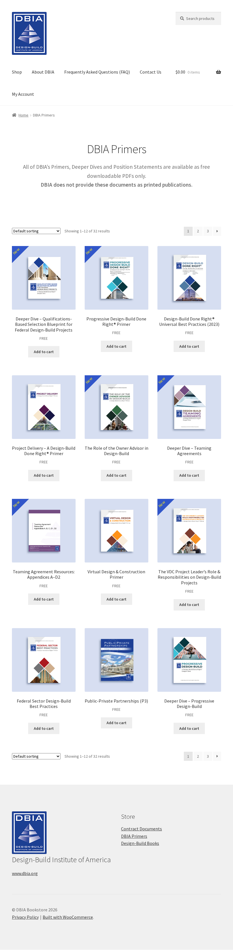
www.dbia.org (25, 873)
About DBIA (43, 72)
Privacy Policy (25, 917)
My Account (23, 94)
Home (23, 115)
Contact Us (150, 72)
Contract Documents (141, 829)
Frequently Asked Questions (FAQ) (97, 72)
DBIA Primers (134, 836)
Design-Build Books (140, 843)
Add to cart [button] (44, 351)
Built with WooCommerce (68, 917)
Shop (17, 72)
